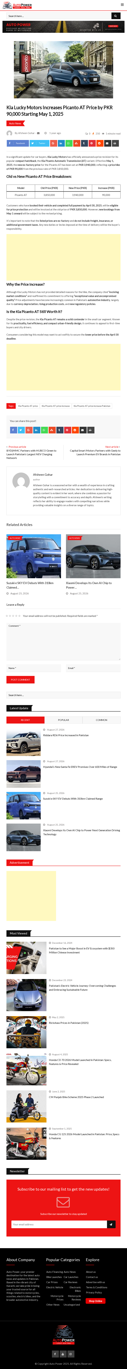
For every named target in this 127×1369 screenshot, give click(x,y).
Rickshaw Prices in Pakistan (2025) (68, 1022)
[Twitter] (21, 430)
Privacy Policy (94, 1292)
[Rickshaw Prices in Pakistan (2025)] (26, 1032)
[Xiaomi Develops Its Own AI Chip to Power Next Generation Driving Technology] (23, 837)
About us (91, 1271)
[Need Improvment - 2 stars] (10, 616)
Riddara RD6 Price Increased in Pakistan (66, 735)
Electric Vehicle (54, 1287)
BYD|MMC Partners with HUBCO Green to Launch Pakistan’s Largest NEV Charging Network (31, 454)
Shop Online (95, 1300)
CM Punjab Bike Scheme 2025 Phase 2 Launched (76, 1097)
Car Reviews (70, 1282)
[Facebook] (13, 430)
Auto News (15, 123)
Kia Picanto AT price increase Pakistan (92, 406)
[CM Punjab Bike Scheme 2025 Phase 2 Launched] (26, 1106)
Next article (111, 446)
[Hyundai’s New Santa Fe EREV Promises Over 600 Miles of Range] (23, 774)
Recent (25, 720)
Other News (53, 1304)
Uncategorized (72, 1304)
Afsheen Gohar (43, 474)
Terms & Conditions (96, 1287)
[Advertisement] (63, 257)
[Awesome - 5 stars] (19, 616)
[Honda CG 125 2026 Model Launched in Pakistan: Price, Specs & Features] (26, 1143)
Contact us (92, 1276)
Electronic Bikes (75, 1289)
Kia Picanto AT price (28, 406)
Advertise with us (95, 1282)
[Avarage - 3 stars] (13, 616)
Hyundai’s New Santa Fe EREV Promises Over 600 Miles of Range (80, 766)
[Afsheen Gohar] (39, 132)
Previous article (17, 446)
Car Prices (52, 1282)
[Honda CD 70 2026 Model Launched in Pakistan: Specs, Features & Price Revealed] (26, 1069)
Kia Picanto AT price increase (56, 406)
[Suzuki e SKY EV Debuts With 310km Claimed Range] (23, 806)
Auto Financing (54, 1271)
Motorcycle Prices (57, 1297)
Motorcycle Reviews (74, 1297)
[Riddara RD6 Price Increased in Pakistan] (23, 742)
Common (101, 720)
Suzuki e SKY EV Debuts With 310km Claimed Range (73, 798)
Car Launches (71, 1276)
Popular (63, 720)
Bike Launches (54, 1276)
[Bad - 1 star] (6, 616)
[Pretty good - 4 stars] (16, 616)
